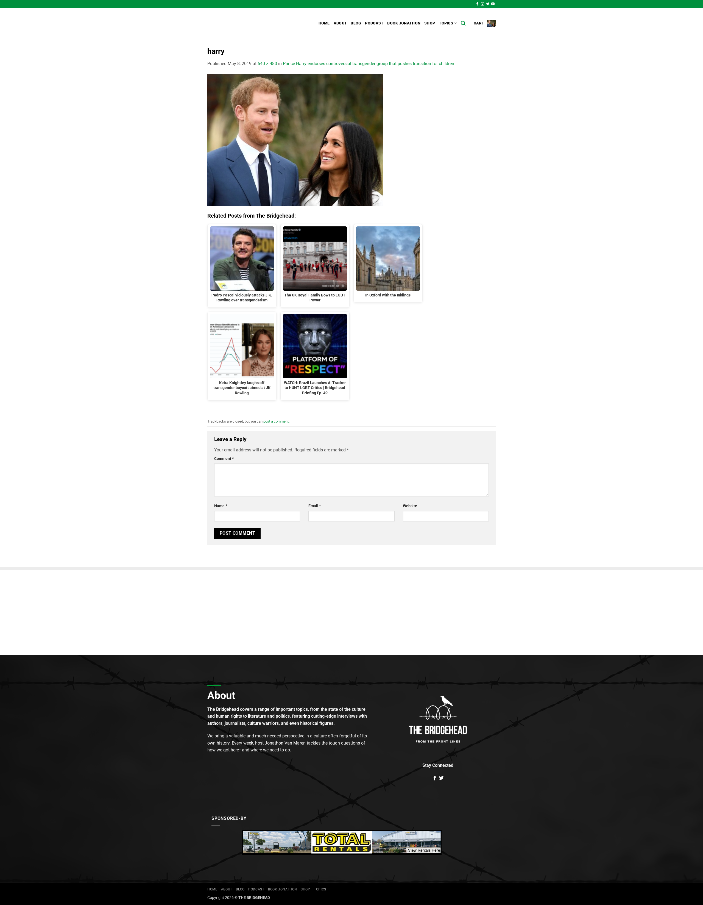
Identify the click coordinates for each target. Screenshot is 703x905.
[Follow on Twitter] (487, 4)
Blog (356, 23)
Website (410, 506)
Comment (224, 458)
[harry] (295, 139)
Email (314, 506)
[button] (485, 23)
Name (220, 506)
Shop (429, 23)
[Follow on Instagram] (482, 4)
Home (324, 23)
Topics (446, 23)
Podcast (374, 23)
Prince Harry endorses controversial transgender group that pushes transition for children (368, 63)
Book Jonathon (403, 23)
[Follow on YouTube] (493, 4)
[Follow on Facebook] (477, 4)
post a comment (276, 421)
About (340, 23)
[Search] (463, 23)
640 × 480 (267, 63)
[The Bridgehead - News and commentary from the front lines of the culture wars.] (244, 23)
